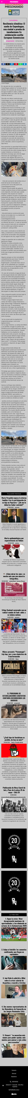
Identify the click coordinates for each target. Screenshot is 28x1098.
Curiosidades (13, 20)
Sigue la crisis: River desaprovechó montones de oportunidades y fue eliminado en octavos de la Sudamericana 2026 (14, 922)
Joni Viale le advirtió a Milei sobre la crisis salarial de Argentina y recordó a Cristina (14, 980)
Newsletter (14, 1076)
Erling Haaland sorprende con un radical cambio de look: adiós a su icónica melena (14, 612)
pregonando (10, 41)
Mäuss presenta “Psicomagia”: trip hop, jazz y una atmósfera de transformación (14, 654)
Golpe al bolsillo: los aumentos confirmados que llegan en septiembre (14, 952)
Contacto (14, 1070)
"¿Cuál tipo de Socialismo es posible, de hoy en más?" (14, 738)
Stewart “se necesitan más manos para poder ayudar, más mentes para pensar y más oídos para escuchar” (14, 1039)
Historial (14, 1073)
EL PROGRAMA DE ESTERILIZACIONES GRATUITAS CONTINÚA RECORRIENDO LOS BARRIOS (14, 697)
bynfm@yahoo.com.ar (14, 1090)
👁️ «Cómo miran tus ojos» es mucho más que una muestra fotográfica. (14, 576)
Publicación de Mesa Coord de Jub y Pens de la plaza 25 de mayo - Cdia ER (14, 790)
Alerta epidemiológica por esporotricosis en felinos (14, 539)
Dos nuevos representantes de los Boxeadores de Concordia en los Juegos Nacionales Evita (14, 1009)
